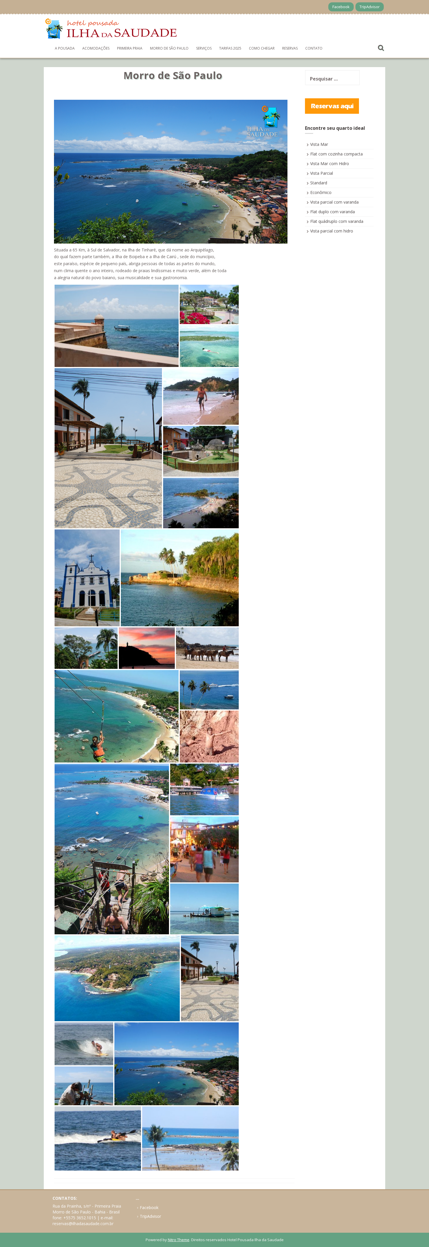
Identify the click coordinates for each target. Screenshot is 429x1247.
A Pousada (65, 48)
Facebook (341, 6)
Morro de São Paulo (169, 48)
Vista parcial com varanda (334, 202)
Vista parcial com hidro (331, 231)
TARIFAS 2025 (230, 48)
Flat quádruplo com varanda (336, 221)
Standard (318, 183)
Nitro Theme (178, 1239)
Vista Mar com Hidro (329, 163)
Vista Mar (319, 144)
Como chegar (262, 48)
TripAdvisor (370, 6)
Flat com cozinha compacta (336, 154)
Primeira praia (129, 48)
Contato (313, 48)
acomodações (95, 48)
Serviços (204, 48)
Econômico (321, 192)
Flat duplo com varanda (332, 211)
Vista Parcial (321, 173)
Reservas (290, 48)
